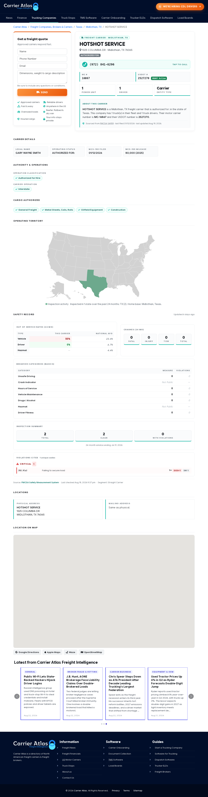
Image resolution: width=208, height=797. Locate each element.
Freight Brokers (163, 771)
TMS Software (88, 17)
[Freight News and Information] (34, 745)
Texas (79, 26)
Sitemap (137, 790)
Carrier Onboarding (113, 17)
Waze (72, 652)
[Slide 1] (101, 724)
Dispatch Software (161, 17)
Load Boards (185, 17)
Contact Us (68, 777)
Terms (126, 790)
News (9, 17)
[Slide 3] (106, 724)
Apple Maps (53, 652)
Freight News (69, 747)
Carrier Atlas (20, 26)
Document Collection (120, 753)
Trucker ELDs (137, 17)
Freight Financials (71, 753)
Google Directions (29, 652)
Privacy (116, 790)
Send (44, 92)
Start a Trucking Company (168, 747)
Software (116, 759)
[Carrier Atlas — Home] (21, 7)
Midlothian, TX (94, 26)
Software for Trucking (166, 753)
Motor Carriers (71, 759)
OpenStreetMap (93, 652)
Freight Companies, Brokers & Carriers (51, 26)
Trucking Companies (44, 17)
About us (67, 771)
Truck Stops (68, 17)
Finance (22, 17)
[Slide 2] (104, 724)
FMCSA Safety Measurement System (40, 482)
